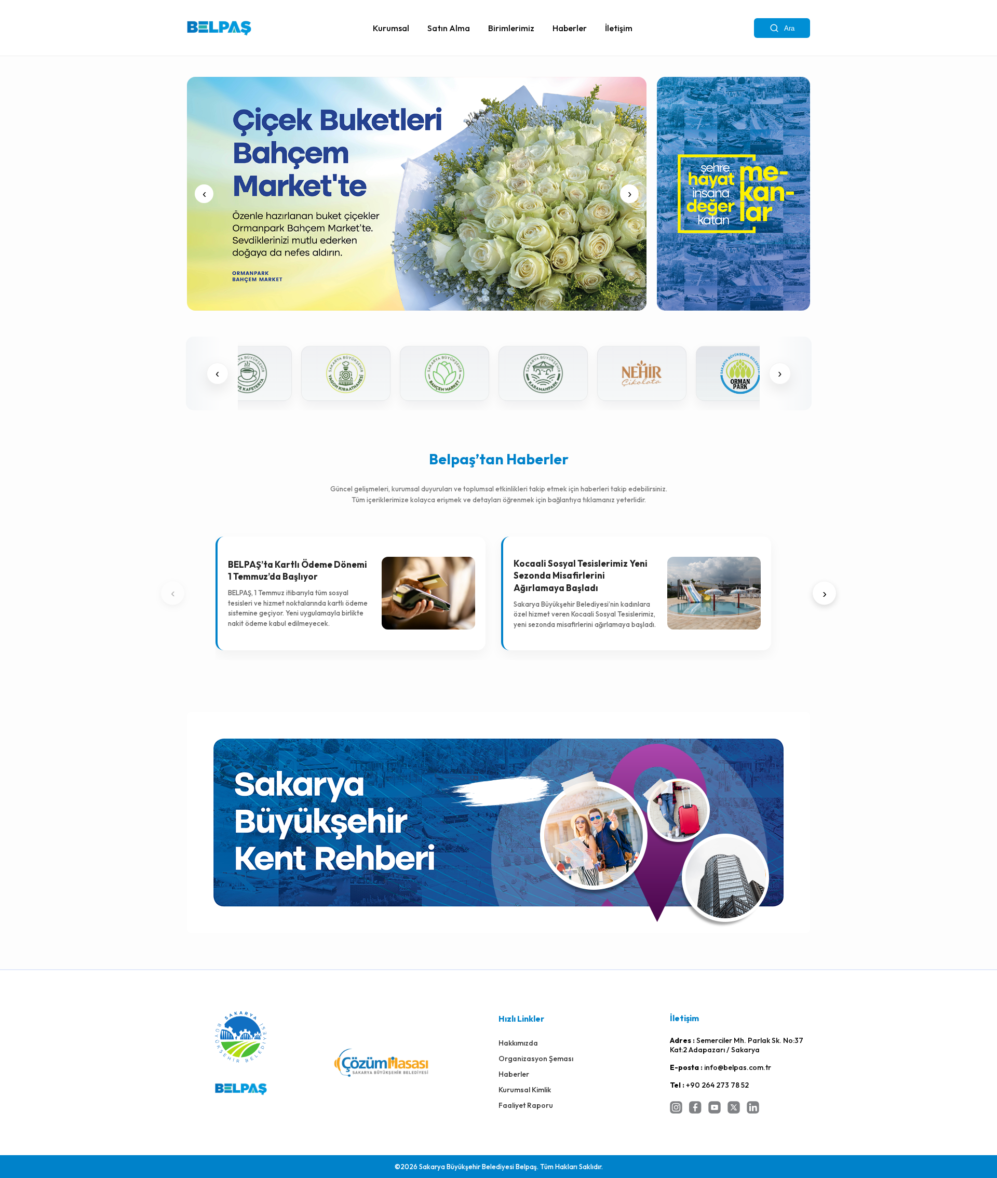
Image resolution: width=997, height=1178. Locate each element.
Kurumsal (391, 28)
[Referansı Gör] (689, 373)
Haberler (570, 28)
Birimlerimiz (511, 28)
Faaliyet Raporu (525, 1105)
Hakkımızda (518, 1043)
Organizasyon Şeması (535, 1058)
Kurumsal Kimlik (524, 1089)
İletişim (618, 28)
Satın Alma (448, 28)
